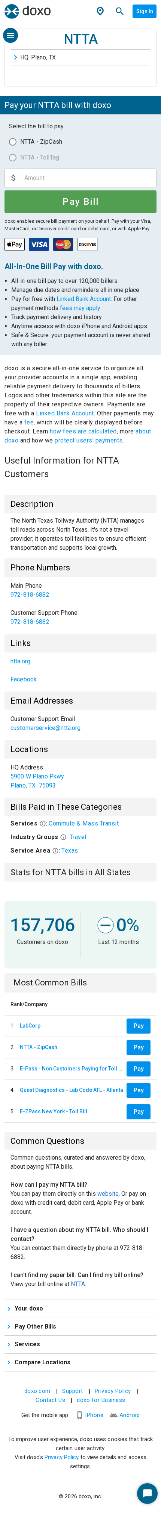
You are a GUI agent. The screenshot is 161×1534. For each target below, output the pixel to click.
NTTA (78, 1284)
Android (129, 1415)
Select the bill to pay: (37, 126)
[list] (80, 604)
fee (29, 422)
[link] (80, 590)
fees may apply (80, 308)
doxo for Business (101, 1400)
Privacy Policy (113, 1391)
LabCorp (30, 1026)
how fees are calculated (83, 431)
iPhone (94, 1415)
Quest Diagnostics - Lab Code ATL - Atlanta (71, 1090)
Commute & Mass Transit (84, 823)
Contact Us (50, 1400)
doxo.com (37, 1391)
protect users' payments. (89, 440)
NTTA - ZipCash (41, 141)
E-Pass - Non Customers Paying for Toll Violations (72, 1069)
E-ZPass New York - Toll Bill (53, 1111)
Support (72, 1391)
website (108, 1193)
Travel (78, 837)
